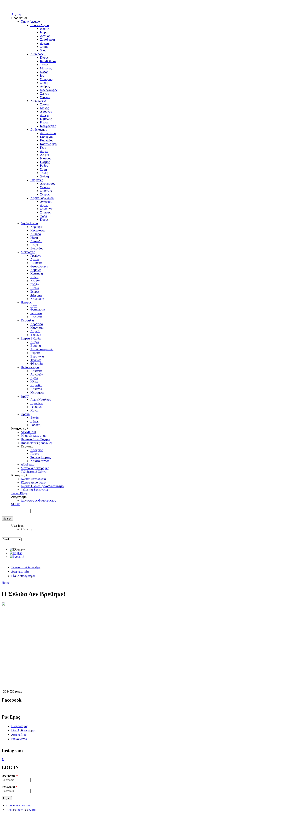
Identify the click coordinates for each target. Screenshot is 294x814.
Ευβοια (35, 352)
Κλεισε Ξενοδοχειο (33, 479)
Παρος (44, 57)
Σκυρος (44, 194)
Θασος (44, 28)
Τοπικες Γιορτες (40, 457)
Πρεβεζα (36, 316)
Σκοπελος (46, 190)
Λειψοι (44, 154)
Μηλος (44, 108)
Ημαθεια (36, 262)
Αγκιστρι (45, 201)
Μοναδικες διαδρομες (35, 468)
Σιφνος (44, 93)
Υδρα (43, 216)
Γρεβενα (35, 255)
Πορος (44, 219)
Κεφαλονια (37, 230)
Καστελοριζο (48, 144)
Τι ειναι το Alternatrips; (26, 567)
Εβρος (34, 421)
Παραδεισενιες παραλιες (36, 443)
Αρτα (33, 306)
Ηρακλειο (36, 403)
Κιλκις (34, 277)
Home (5, 582)
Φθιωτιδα (36, 363)
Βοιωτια (35, 345)
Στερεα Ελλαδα (31, 338)
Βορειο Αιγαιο (39, 25)
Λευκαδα (36, 241)
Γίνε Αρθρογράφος (23, 576)
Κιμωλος (46, 118)
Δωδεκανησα (38, 129)
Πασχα (34, 453)
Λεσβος (45, 36)
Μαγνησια (36, 327)
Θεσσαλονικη (39, 266)
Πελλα (34, 284)
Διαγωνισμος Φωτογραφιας (38, 500)
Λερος (44, 151)
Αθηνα (34, 342)
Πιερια (34, 288)
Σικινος (44, 104)
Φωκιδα (35, 360)
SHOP (15, 504)
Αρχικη (16, 14)
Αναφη (44, 115)
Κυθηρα (35, 234)
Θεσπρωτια (37, 309)
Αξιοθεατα (27, 464)
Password (9, 787)
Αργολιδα (36, 374)
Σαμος (44, 46)
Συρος (44, 82)
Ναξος (44, 72)
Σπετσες (45, 212)
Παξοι (34, 244)
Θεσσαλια (27, 320)
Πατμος (45, 162)
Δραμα (34, 259)
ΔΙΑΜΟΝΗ (28, 432)
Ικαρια (44, 32)
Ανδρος (45, 86)
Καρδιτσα (36, 324)
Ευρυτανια (37, 356)
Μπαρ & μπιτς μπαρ (33, 435)
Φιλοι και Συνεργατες (34, 489)
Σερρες (34, 291)
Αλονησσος (47, 183)
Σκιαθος (45, 187)
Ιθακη (34, 237)
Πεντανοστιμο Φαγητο (35, 439)
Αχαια (34, 378)
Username (10, 776)
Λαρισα (35, 331)
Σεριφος (45, 97)
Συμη (43, 169)
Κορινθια (36, 385)
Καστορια (36, 273)
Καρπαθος (46, 140)
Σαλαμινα (46, 208)
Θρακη (25, 414)
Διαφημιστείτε (20, 571)
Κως (43, 147)
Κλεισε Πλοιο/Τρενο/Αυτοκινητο (42, 486)
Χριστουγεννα (39, 461)
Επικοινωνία (19, 739)
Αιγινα (44, 205)
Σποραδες (36, 180)
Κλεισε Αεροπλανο (33, 482)
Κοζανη (35, 280)
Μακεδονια (28, 252)
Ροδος (44, 165)
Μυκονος (46, 68)
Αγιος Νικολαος (40, 399)
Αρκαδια (36, 370)
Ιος (42, 75)
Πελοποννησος (30, 367)
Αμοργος (46, 111)
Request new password (21, 809)
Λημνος (45, 43)
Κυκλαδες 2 (38, 100)
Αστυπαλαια (48, 133)
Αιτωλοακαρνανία (41, 349)
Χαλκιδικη (37, 298)
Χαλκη (44, 176)
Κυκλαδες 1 (38, 54)
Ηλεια (34, 381)
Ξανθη (34, 417)
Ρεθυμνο (36, 407)
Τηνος (44, 64)
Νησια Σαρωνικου (42, 198)
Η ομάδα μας (19, 726)
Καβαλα (35, 270)
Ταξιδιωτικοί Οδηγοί (34, 471)
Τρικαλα (35, 334)
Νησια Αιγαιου (30, 21)
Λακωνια (36, 388)
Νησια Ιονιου (29, 223)
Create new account (18, 805)
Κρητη (25, 396)
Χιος (43, 50)
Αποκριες (36, 450)
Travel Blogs (19, 493)
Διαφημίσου (19, 734)
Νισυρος (45, 158)
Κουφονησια (48, 126)
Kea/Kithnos (48, 61)
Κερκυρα (36, 226)
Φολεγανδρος (48, 90)
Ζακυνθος (36, 248)
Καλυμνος (46, 136)
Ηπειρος (26, 302)
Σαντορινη (46, 79)
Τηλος (44, 172)
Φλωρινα (36, 295)
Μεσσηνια (37, 392)
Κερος (44, 122)
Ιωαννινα (36, 313)
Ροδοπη (35, 425)
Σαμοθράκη (47, 39)
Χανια (34, 410)
